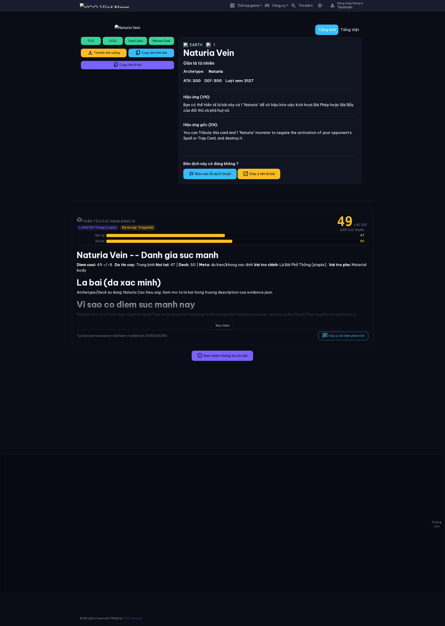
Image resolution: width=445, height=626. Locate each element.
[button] (300, 5)
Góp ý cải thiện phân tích (343, 335)
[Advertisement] (34, 84)
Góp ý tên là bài (259, 174)
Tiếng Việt (349, 29)
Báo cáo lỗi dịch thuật (210, 174)
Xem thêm (222, 325)
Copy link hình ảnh (151, 52)
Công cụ (278, 5)
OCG (113, 41)
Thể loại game (248, 5)
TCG (91, 41)
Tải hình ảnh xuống (104, 52)
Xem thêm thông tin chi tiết (222, 355)
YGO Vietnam (133, 618)
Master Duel (161, 41)
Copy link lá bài (127, 64)
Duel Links (136, 41)
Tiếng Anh (327, 29)
